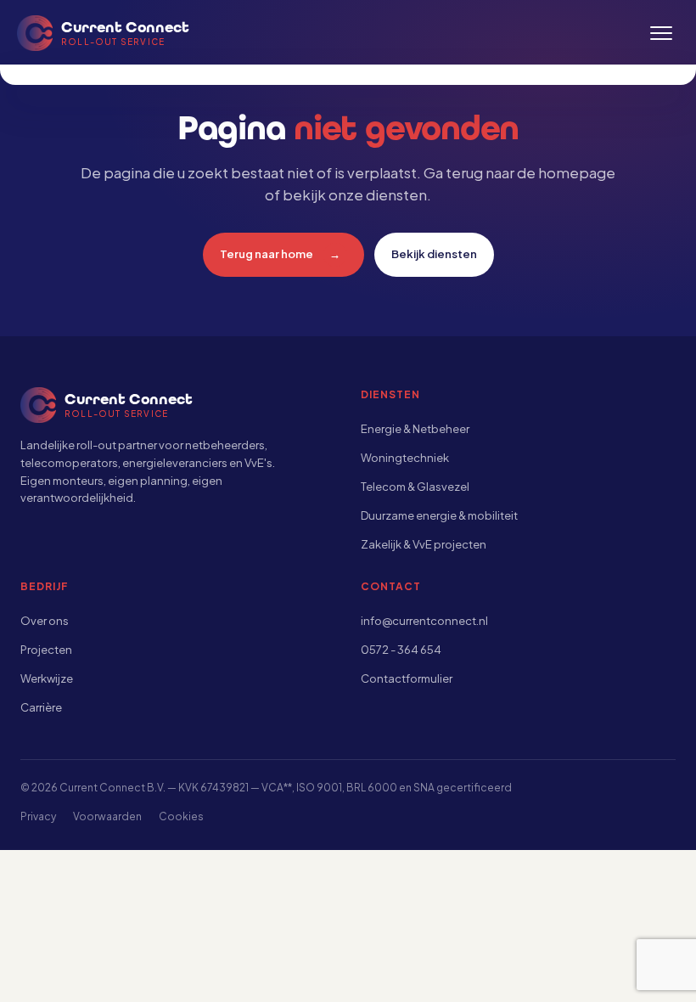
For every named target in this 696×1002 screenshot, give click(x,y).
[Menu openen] (661, 33)
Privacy (38, 816)
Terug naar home (280, 254)
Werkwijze (46, 678)
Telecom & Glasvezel (415, 486)
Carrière (41, 707)
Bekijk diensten (434, 254)
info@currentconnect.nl (424, 621)
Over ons (44, 621)
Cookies (181, 816)
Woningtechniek (405, 457)
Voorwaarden (107, 816)
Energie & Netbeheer (415, 429)
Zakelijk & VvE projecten (423, 544)
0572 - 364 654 (401, 649)
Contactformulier (406, 678)
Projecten (46, 649)
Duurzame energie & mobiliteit (439, 515)
